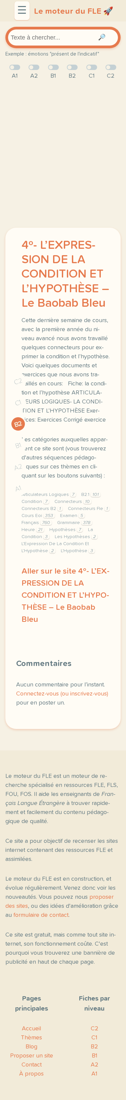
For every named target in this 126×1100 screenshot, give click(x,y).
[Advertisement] (63, 154)
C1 (18, 402)
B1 (18, 446)
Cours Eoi (37, 515)
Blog (31, 1047)
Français (36, 522)
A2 (18, 467)
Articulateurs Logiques (48, 494)
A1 (18, 488)
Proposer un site (31, 1056)
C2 (18, 381)
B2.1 (90, 494)
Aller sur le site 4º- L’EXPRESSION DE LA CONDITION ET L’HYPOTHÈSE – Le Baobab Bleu (66, 595)
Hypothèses (65, 529)
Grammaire (73, 522)
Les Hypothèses (75, 536)
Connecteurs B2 (41, 508)
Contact (32, 1065)
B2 (18, 424)
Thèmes (31, 1038)
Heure (32, 529)
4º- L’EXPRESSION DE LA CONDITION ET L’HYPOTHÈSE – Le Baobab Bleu (65, 274)
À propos (31, 1074)
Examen (71, 515)
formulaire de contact (41, 915)
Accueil (31, 1029)
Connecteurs (72, 501)
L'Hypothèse (77, 550)
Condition (34, 501)
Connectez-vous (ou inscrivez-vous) (62, 694)
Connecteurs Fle (88, 508)
